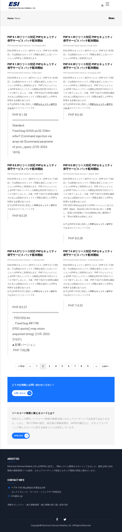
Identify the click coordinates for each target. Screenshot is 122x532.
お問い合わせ (20, 393)
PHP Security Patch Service (18, 45)
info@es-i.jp (16, 496)
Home (10, 18)
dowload (18, 436)
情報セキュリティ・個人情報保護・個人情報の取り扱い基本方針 (37, 504)
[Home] (22, 5)
